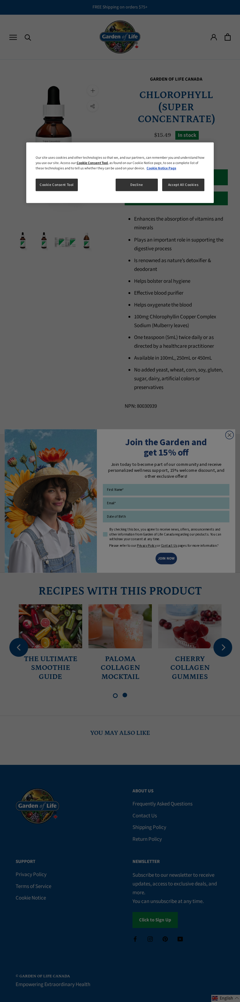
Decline (136, 184)
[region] (120, 172)
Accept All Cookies (183, 184)
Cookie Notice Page (161, 168)
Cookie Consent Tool (57, 184)
